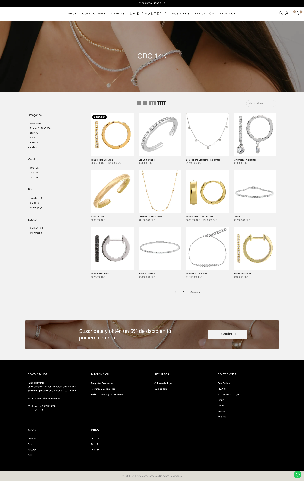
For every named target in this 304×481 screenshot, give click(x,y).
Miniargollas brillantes (102, 159)
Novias (221, 411)
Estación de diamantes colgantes (203, 159)
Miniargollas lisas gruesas (199, 216)
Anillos (33, 147)
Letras (221, 406)
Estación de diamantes (150, 216)
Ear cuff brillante (147, 159)
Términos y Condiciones (103, 389)
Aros (32, 138)
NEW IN (222, 389)
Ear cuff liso (97, 216)
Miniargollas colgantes (245, 159)
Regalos (222, 417)
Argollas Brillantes (242, 273)
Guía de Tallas (161, 389)
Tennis (237, 216)
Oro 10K (34, 168)
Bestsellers (35, 124)
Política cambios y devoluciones (107, 395)
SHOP (72, 14)
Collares (34, 133)
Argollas (36, 198)
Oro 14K (34, 173)
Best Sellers (224, 383)
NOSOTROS (181, 14)
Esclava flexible (147, 273)
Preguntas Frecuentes (102, 383)
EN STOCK (228, 14)
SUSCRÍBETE (227, 334)
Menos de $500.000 (40, 128)
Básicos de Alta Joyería (229, 395)
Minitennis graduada (196, 273)
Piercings (36, 208)
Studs (35, 203)
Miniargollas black (100, 273)
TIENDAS (118, 14)
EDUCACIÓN (204, 14)
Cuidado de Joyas (163, 383)
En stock (37, 228)
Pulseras (34, 143)
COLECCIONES (93, 14)
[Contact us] (297, 474)
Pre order (37, 233)
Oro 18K (34, 178)
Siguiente (195, 292)
